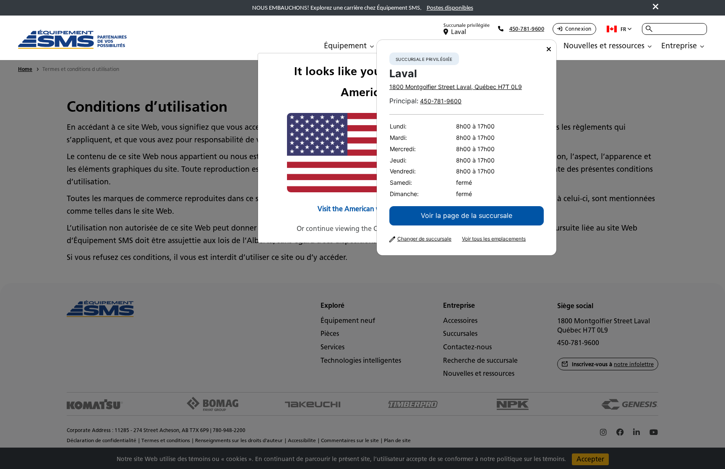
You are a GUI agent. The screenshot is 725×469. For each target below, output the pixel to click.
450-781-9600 (441, 101)
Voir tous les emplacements (494, 239)
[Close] (548, 49)
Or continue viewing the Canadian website (363, 229)
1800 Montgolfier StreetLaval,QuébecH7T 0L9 (455, 86)
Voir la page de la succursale (466, 215)
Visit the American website (359, 209)
